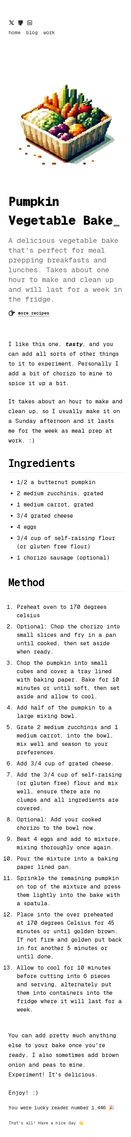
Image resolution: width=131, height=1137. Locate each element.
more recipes (33, 313)
